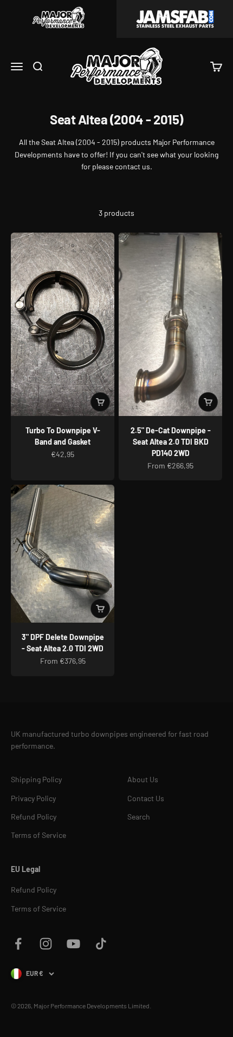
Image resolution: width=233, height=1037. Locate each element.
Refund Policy (33, 816)
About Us (142, 779)
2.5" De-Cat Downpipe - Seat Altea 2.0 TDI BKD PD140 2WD (171, 442)
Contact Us (145, 798)
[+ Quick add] (100, 402)
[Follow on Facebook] (18, 943)
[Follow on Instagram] (45, 943)
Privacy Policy (33, 798)
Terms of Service (38, 835)
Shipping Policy (36, 779)
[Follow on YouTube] (73, 943)
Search (138, 816)
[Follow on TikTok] (101, 943)
